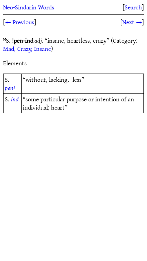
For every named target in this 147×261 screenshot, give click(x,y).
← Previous (19, 21)
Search (133, 7)
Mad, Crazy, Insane (27, 48)
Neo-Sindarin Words (28, 7)
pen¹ (10, 87)
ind (15, 99)
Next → (132, 21)
